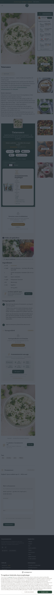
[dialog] (27, 582)
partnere (10, 577)
